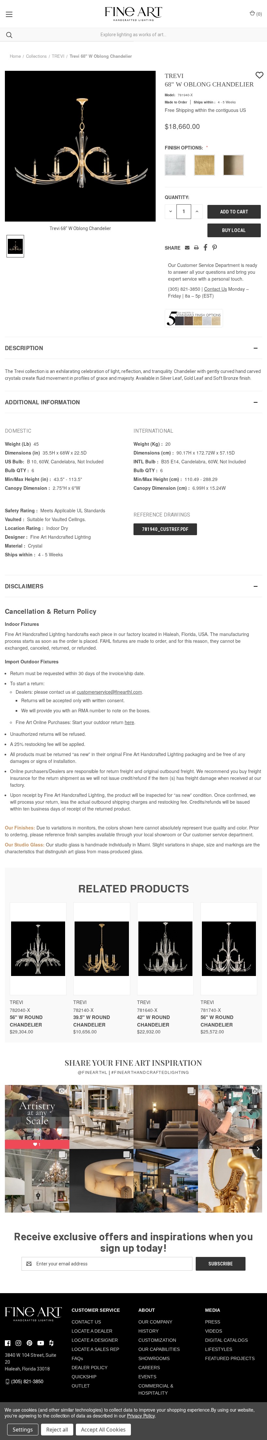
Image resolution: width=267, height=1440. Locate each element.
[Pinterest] (214, 247)
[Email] (187, 247)
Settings (23, 1429)
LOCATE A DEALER (92, 1331)
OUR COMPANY (155, 1321)
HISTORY (148, 1331)
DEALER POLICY (89, 1367)
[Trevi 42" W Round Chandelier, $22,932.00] (165, 949)
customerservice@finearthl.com (109, 692)
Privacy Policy (141, 1415)
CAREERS (149, 1367)
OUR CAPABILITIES (159, 1349)
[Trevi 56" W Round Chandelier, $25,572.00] (229, 949)
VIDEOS (213, 1331)
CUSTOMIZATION (157, 1340)
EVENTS (147, 1376)
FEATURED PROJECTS (230, 1358)
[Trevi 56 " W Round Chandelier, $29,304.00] (38, 949)
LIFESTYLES (218, 1349)
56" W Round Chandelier (26, 1021)
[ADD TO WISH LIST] (259, 75)
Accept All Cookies (103, 1429)
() (258, 13)
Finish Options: (184, 147)
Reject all (57, 1429)
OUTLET (81, 1385)
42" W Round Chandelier (153, 1021)
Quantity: (177, 197)
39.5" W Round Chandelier (91, 1021)
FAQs (77, 1358)
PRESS (212, 1321)
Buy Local (234, 230)
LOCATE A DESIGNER (95, 1340)
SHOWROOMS (154, 1358)
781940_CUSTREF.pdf (165, 529)
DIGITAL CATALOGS (226, 1340)
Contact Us (215, 289)
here (129, 722)
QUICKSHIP (84, 1376)
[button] (133, 348)
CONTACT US (86, 1321)
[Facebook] (205, 247)
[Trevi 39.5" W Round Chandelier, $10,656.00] (102, 949)
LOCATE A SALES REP (95, 1349)
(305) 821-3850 (184, 289)
